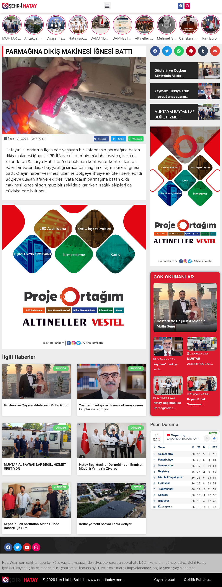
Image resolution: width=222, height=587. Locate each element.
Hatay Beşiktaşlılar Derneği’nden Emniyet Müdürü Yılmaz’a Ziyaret (110, 467)
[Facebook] (180, 6)
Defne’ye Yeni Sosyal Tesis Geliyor (105, 524)
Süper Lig (178, 435)
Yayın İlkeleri (164, 580)
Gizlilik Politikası (197, 580)
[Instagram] (187, 6)
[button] (107, 5)
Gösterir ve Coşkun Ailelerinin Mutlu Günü (36, 405)
